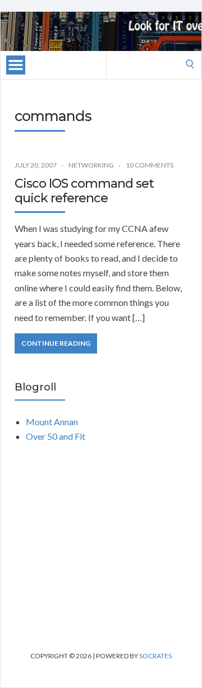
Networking (91, 165)
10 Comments (149, 165)
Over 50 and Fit (55, 436)
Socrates (155, 656)
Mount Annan (52, 421)
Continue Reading (55, 343)
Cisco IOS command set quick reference (84, 191)
